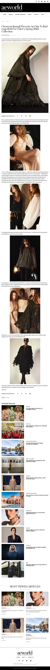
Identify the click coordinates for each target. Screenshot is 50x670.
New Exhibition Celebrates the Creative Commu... (35, 461)
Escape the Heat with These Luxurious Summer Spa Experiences (36, 638)
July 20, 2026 (3, 614)
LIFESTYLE (36, 14)
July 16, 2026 (28, 614)
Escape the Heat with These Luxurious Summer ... (34, 444)
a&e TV (23, 657)
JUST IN (18, 657)
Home (4, 14)
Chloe (7, 397)
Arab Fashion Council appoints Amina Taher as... (35, 531)
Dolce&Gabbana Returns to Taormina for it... (34, 409)
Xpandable (35, 668)
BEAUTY (30, 14)
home (3, 21)
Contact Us (31, 657)
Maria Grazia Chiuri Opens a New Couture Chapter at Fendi (12, 637)
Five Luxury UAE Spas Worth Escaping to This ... (37, 496)
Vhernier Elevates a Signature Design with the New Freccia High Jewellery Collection (36, 611)
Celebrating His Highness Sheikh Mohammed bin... (36, 548)
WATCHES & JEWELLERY (20, 14)
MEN (27, 562)
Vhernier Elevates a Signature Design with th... (35, 513)
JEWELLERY (28, 510)
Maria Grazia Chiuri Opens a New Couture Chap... (36, 478)
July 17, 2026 (3, 640)
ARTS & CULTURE (30, 458)
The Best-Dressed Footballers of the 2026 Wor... (36, 565)
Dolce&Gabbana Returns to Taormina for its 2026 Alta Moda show (12, 611)
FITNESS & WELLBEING (31, 441)
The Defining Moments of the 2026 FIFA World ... (36, 426)
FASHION (11, 14)
